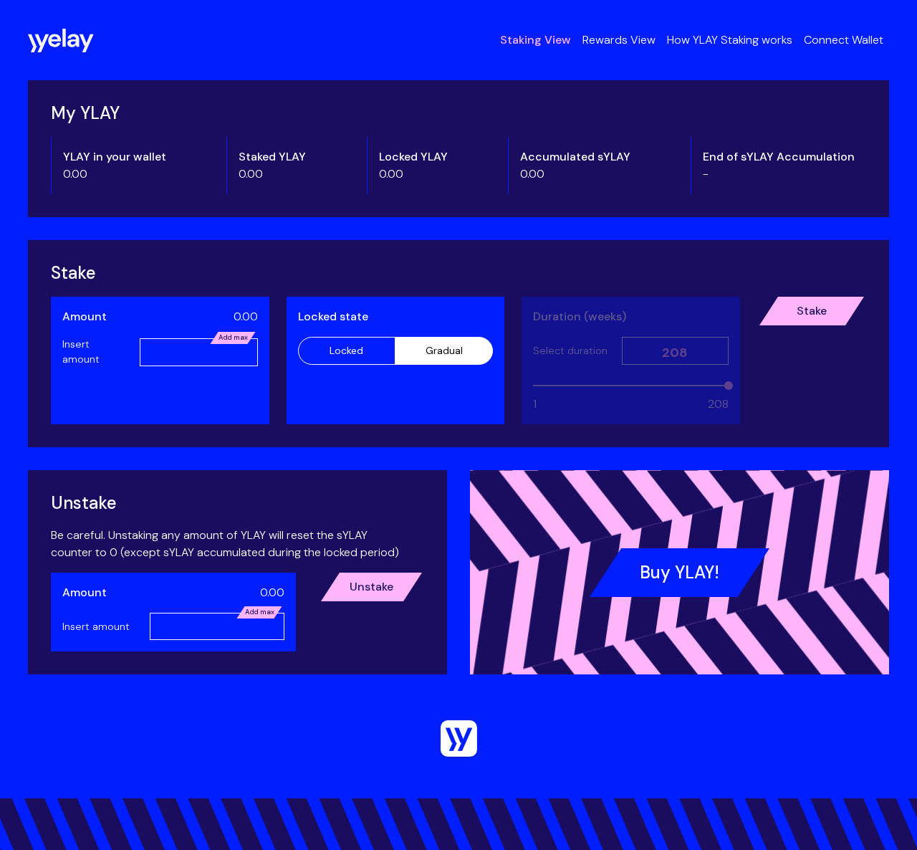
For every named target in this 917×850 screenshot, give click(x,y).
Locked (346, 350)
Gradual (444, 350)
